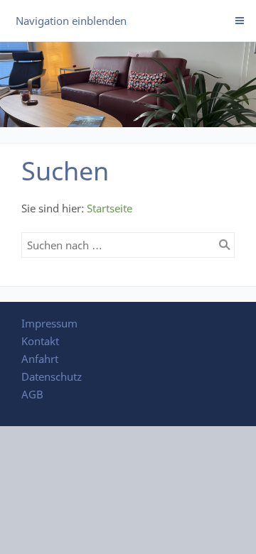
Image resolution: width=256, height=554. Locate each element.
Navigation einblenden (71, 20)
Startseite (109, 208)
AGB (32, 394)
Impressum (49, 323)
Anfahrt (39, 359)
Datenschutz (51, 376)
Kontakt (40, 341)
